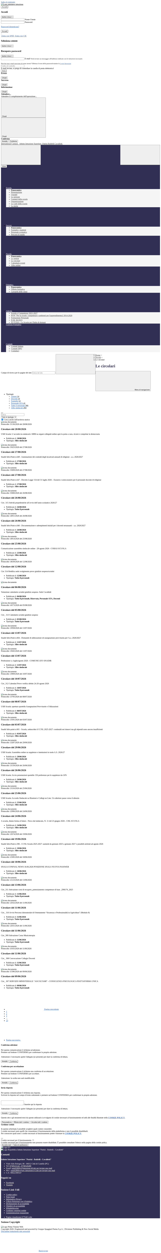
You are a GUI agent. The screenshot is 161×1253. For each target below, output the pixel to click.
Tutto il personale (19, 405)
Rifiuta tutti (21, 1122)
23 (7, 1021)
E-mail (27, 59)
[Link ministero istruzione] (12, 4)
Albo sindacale (18, 408)
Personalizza (6, 1122)
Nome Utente (30, 19)
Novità (98, 357)
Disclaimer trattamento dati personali (15, 1231)
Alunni (15, 396)
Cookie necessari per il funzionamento (16, 1140)
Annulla (4, 141)
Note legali (10, 1197)
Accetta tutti (39, 1122)
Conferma (13, 141)
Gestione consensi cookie (16, 1210)
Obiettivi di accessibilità (15, 1206)
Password (28, 22)
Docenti (15, 399)
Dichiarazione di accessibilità (17, 1204)
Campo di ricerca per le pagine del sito (16, 373)
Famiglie (16, 401)
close (4, 166)
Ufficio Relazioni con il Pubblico (19, 1201)
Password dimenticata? (10, 27)
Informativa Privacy (14, 1199)
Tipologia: (10, 441)
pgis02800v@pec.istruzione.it (33, 1170)
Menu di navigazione (142, 390)
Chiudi (4, 78)
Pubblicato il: (11, 438)
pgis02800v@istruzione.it (32, 1168)
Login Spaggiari (65, 63)
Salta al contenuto (8, 2)
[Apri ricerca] (140, 155)
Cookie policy (11, 1195)
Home (97, 355)
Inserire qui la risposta (33, 1104)
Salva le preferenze (20, 1145)
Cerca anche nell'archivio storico (17, 420)
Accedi (4, 7)
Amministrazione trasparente (17, 1213)
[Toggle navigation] (21, 155)
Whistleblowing (12, 1208)
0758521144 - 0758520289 (20, 1166)
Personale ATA (18, 403)
